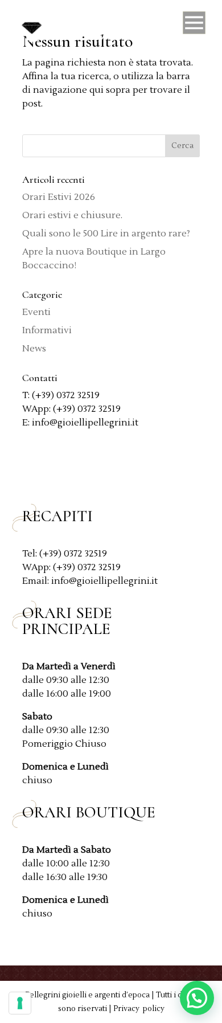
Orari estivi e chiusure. (72, 215)
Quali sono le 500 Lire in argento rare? (106, 233)
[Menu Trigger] (194, 26)
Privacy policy (139, 1008)
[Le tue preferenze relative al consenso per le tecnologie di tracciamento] (20, 1003)
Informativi (47, 330)
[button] (197, 998)
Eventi (36, 312)
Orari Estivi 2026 (58, 197)
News (34, 348)
